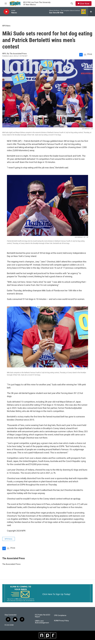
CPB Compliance (60, 615)
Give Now (84, 3)
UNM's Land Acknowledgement (42, 622)
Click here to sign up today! (56, 594)
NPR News (6, 25)
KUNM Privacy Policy (61, 621)
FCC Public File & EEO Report (42, 616)
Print (89, 54)
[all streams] (91, 11)
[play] (6, 11)
